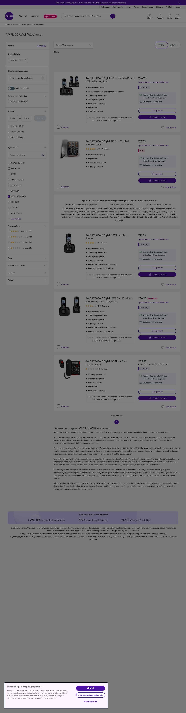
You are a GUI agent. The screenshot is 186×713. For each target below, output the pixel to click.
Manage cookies (90, 701)
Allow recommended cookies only (90, 695)
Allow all (90, 688)
